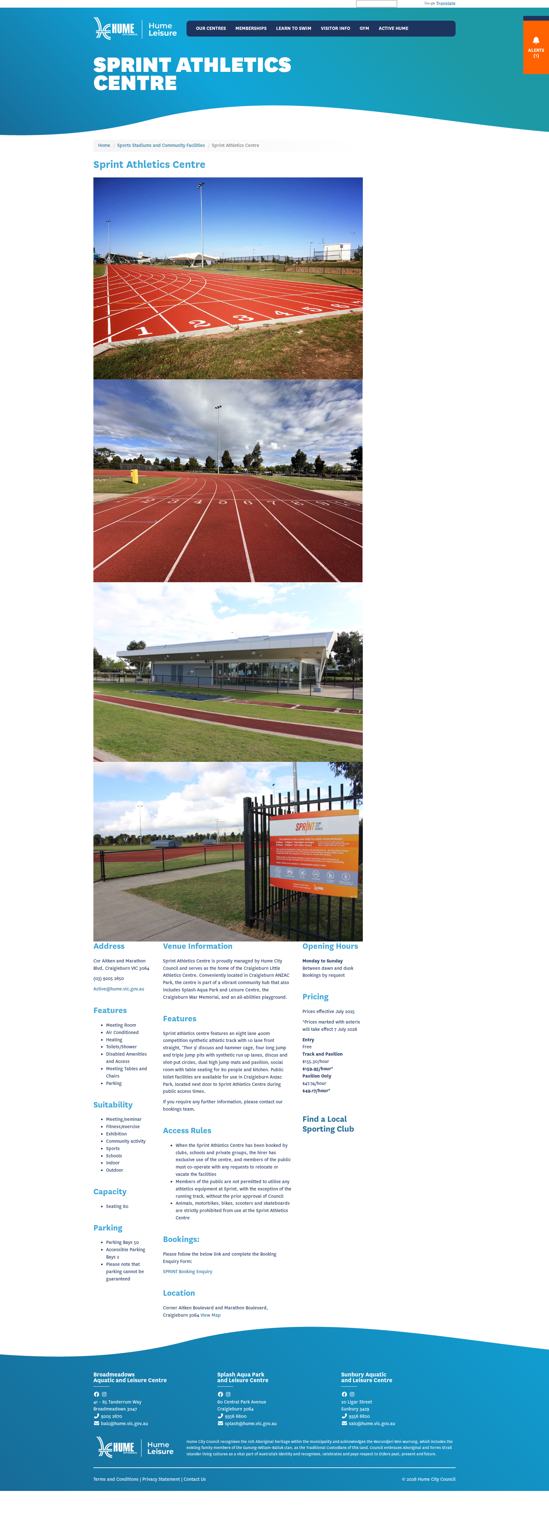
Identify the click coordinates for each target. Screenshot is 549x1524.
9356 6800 (236, 1416)
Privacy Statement (161, 1479)
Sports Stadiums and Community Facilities (161, 145)
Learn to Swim (293, 28)
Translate (446, 4)
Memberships (251, 28)
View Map (210, 1315)
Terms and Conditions (116, 1479)
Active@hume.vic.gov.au (118, 989)
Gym (364, 28)
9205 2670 (111, 1416)
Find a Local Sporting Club (328, 1124)
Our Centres (211, 28)
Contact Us (195, 1479)
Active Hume (393, 28)
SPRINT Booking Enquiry (187, 1272)
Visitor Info (335, 28)
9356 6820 (359, 1416)
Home (104, 145)
